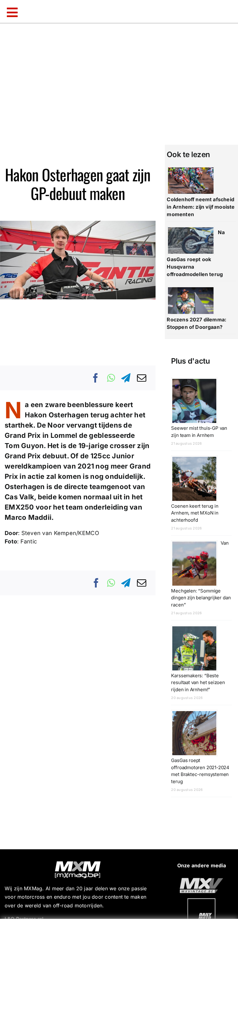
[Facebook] (96, 378)
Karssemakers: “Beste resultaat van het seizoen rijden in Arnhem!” (198, 682)
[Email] (141, 378)
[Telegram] (126, 378)
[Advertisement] (120, 968)
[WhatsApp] (111, 378)
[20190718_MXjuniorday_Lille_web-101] (201, 880)
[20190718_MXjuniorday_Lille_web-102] (201, 901)
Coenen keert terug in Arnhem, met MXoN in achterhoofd (194, 513)
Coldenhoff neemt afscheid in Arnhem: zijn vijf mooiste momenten (201, 206)
